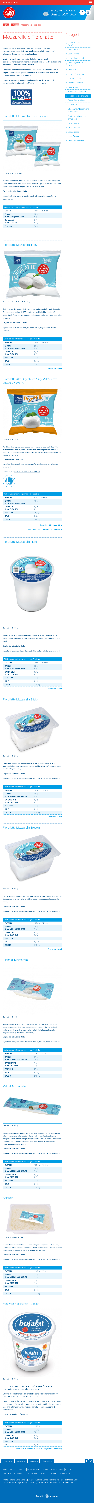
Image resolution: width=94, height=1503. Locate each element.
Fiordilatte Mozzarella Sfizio (20, 699)
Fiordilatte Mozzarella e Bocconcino (25, 116)
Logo (9, 12)
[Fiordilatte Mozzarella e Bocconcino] (32, 145)
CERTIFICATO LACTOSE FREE (27, 471)
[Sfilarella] (32, 1218)
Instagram (88, 12)
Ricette (68, 1470)
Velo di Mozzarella (14, 1086)
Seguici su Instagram (91, 1461)
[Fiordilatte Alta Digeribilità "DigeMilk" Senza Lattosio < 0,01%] (32, 412)
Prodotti (15, 25)
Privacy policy (7, 1461)
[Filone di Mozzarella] (32, 989)
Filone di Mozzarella (15, 960)
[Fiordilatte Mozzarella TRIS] (32, 274)
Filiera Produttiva (34, 1470)
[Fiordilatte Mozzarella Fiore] (32, 586)
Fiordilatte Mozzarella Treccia (21, 827)
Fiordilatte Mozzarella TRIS (20, 245)
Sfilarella (8, 1198)
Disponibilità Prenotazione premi (44, 1473)
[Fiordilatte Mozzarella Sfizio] (32, 729)
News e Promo (57, 1470)
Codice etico (33, 1461)
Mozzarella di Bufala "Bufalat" (21, 1304)
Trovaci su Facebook (87, 1461)
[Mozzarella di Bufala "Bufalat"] (32, 1342)
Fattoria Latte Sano (18, 1470)
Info (27, 1473)
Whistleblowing (47, 1461)
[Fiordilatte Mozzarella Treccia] (32, 859)
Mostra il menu (10, 2)
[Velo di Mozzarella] (32, 1107)
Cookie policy (21, 1461)
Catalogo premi (65, 1473)
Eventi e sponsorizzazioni (13, 1473)
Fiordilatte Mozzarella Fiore (20, 541)
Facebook (82, 12)
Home (6, 25)
